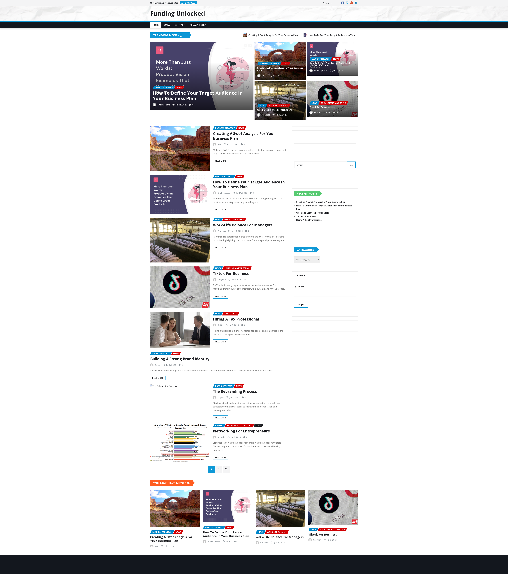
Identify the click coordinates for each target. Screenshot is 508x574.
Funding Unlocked (177, 13)
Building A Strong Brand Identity (179, 358)
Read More (220, 161)
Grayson (318, 112)
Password (299, 286)
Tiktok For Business (319, 107)
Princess (266, 114)
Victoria (221, 437)
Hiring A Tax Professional (236, 319)
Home (156, 25)
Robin (220, 325)
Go (351, 164)
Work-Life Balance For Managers (274, 109)
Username (299, 275)
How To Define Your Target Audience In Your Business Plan (198, 95)
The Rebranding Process (235, 391)
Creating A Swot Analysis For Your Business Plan (280, 69)
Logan (221, 397)
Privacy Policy (198, 25)
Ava (264, 75)
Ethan (157, 365)
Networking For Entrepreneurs (241, 431)
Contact (179, 25)
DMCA (167, 25)
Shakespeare (164, 104)
